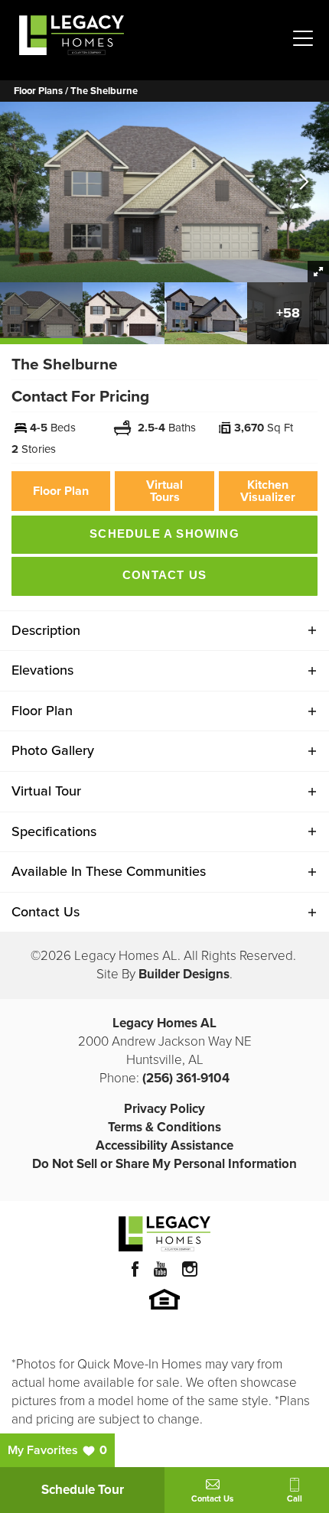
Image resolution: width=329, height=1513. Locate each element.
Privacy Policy (164, 1108)
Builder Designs (184, 974)
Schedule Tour (82, 1489)
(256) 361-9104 (186, 1078)
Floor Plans (38, 90)
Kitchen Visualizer (267, 491)
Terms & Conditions (164, 1127)
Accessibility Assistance (164, 1145)
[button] (304, 183)
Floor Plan (61, 490)
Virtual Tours (164, 491)
